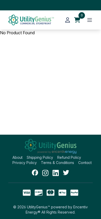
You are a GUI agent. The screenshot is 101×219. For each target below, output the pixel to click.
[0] (77, 20)
